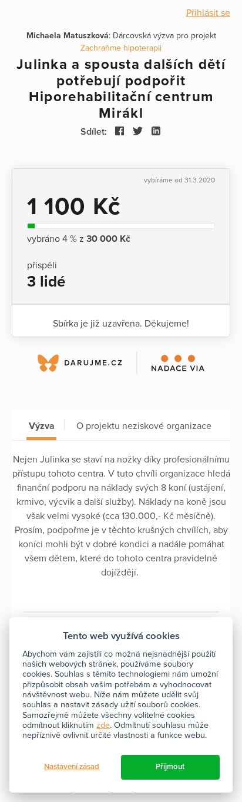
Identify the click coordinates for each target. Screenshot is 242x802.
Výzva (42, 426)
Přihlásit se (208, 13)
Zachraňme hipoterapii (121, 48)
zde (103, 725)
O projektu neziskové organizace (143, 426)
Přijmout (170, 766)
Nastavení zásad (71, 766)
